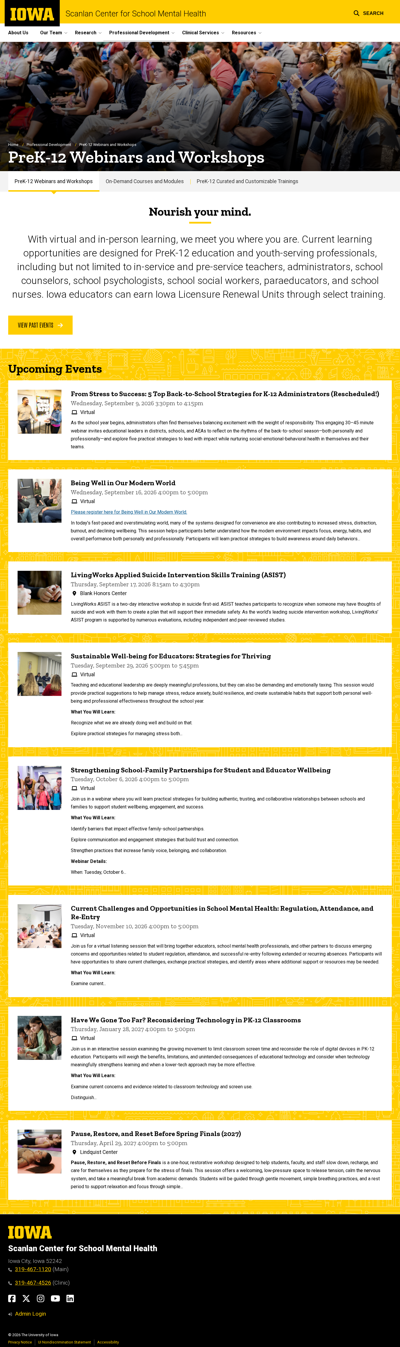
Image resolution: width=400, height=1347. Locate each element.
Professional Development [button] (139, 32)
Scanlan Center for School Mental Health (136, 14)
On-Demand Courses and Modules (145, 181)
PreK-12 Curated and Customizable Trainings (247, 181)
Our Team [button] (51, 32)
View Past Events (36, 324)
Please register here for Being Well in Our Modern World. (129, 512)
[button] (368, 12)
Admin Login (30, 1313)
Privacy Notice (20, 1342)
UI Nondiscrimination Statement (64, 1342)
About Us (18, 32)
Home (13, 144)
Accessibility (108, 1342)
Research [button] (85, 32)
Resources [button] (244, 32)
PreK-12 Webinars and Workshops (54, 181)
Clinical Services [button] (200, 32)
